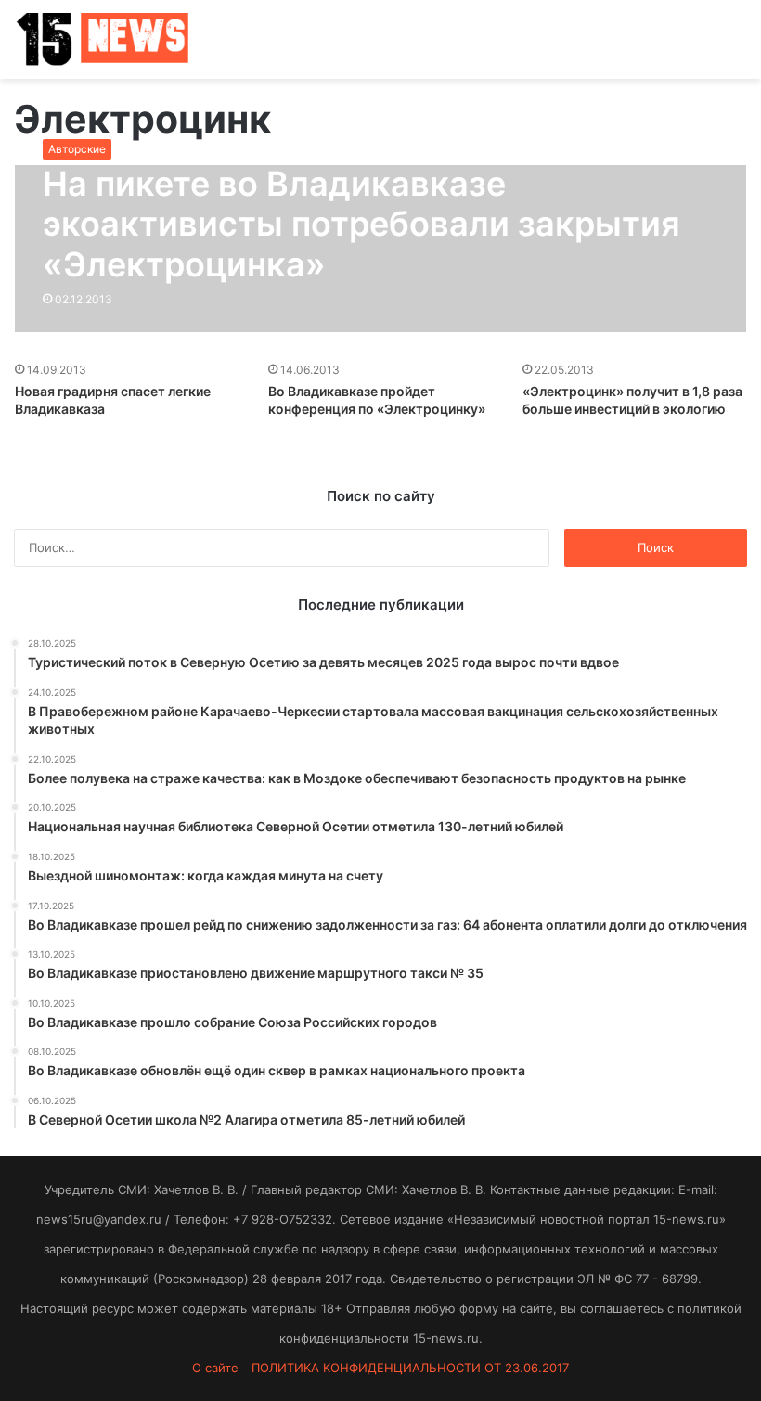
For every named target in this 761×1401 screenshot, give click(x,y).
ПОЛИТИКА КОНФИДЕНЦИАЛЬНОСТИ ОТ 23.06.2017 (410, 1367)
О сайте (215, 1367)
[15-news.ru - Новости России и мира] (102, 39)
